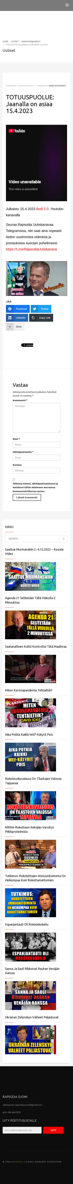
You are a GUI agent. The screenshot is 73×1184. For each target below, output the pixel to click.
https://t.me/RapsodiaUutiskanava (31, 249)
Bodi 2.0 (42, 209)
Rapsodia (17, 1162)
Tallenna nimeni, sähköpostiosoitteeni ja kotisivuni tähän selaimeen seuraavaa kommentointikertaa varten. (35, 487)
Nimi (16, 438)
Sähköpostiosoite (23, 451)
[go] (63, 538)
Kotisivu (17, 464)
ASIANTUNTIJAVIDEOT (57, 85)
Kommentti (20, 400)
